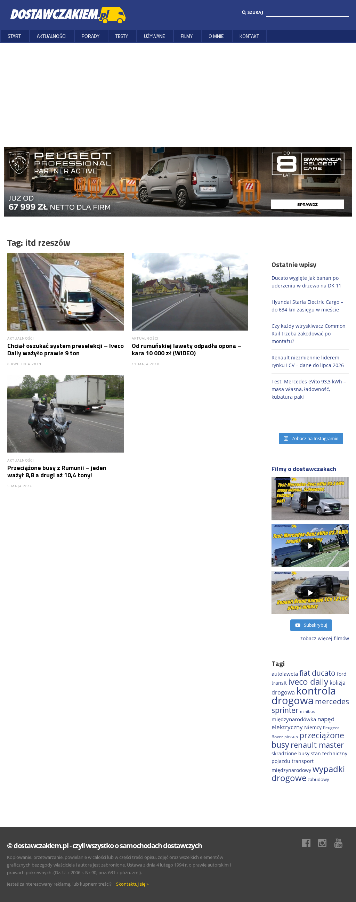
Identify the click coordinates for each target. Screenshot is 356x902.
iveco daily (308, 681)
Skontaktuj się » (132, 884)
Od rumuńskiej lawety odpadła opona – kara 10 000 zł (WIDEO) (186, 349)
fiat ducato (317, 673)
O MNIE (216, 36)
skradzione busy (290, 753)
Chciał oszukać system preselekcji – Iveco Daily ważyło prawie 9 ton (65, 349)
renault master (317, 744)
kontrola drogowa (304, 695)
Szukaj (255, 12)
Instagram (325, 842)
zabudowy (318, 779)
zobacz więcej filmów (324, 638)
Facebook (309, 842)
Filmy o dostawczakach (304, 468)
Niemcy (313, 727)
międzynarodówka (294, 719)
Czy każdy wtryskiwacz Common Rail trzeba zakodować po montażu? (309, 333)
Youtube (341, 842)
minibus (307, 711)
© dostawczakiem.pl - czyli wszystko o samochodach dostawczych (104, 845)
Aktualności (51, 36)
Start (14, 36)
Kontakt (249, 36)
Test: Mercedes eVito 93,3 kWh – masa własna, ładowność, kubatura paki (309, 389)
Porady (90, 36)
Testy (121, 36)
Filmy (187, 36)
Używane (154, 36)
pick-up (291, 736)
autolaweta (285, 673)
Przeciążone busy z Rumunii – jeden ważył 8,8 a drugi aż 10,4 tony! (56, 471)
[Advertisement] (178, 95)
